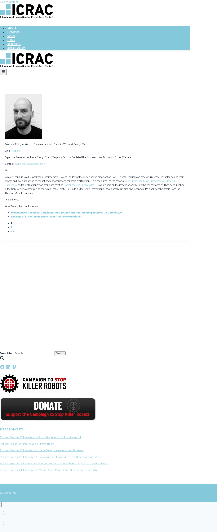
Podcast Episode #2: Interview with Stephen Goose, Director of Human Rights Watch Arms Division (54, 463)
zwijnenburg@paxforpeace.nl (30, 163)
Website (16, 150)
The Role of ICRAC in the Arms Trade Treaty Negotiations (46, 216)
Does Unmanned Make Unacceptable (144, 180)
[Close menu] (1, 504)
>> (12, 231)
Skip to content (9, 1)
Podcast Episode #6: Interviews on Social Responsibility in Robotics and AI (40, 437)
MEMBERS (13, 32)
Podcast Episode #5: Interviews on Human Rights (27, 443)
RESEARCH (14, 44)
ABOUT (11, 28)
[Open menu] (3, 72)
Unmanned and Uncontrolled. (79, 184)
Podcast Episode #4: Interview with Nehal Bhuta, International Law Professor (42, 450)
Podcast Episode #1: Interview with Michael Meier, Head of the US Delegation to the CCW (48, 470)
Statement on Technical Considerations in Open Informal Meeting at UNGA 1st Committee (66, 212)
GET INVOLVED (16, 48)
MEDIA (11, 40)
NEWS (11, 36)
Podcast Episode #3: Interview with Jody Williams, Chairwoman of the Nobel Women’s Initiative (51, 457)
